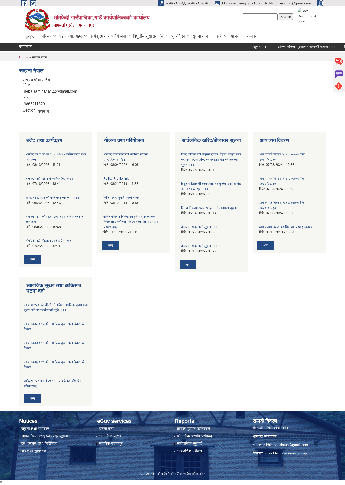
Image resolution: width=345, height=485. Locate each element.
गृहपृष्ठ (30, 36)
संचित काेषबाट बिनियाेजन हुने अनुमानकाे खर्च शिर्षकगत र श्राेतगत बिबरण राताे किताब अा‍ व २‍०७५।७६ (131, 222)
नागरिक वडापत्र (110, 443)
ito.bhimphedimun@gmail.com (285, 445)
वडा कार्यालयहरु (71, 36)
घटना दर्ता (106, 429)
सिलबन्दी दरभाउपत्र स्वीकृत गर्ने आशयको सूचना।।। (212, 208)
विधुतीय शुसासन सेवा (148, 36)
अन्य (32, 259)
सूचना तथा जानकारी (207, 36)
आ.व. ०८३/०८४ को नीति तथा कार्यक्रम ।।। (52, 197)
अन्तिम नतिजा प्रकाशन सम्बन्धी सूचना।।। (299, 47)
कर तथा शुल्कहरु (33, 451)
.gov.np (301, 453)
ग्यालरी (235, 36)
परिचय (47, 36)
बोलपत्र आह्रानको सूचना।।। (199, 227)
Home (23, 57)
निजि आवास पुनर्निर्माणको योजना (122, 197)
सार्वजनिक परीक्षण (189, 451)
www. (269, 453)
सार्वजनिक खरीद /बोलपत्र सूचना (44, 436)
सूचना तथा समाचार (35, 429)
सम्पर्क (251, 36)
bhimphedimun (284, 453)
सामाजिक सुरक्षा (110, 436)
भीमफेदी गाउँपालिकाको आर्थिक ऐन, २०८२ (49, 241)
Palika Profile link (116, 178)
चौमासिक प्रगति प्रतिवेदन (196, 436)
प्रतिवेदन (178, 36)
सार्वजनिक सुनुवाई (189, 443)
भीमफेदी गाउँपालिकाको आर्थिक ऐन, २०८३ (49, 178)
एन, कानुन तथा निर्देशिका (39, 443)
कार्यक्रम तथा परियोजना (108, 36)
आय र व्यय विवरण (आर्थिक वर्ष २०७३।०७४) (285, 227)
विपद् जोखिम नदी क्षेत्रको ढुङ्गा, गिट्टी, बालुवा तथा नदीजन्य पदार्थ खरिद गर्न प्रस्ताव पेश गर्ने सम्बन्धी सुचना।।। (211, 159)
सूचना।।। (254, 47)
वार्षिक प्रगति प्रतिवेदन (193, 429)
